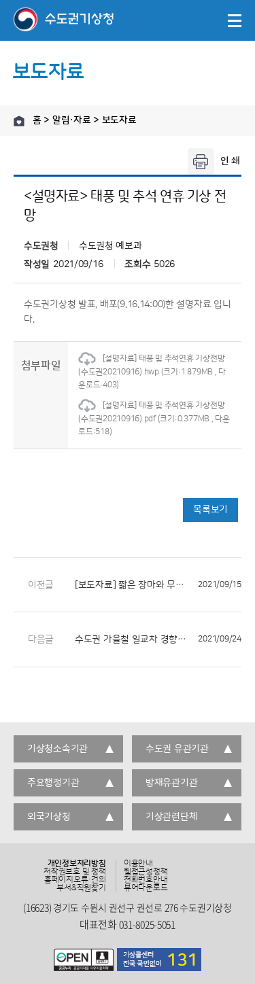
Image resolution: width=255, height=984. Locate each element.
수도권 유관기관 (177, 748)
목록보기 (210, 509)
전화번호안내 (146, 880)
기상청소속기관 (57, 748)
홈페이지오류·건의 (75, 880)
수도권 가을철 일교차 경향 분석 (158, 639)
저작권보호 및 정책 (75, 872)
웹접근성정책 (146, 872)
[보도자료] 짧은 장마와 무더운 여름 (158, 585)
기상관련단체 (171, 816)
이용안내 (138, 864)
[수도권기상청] (63, 20)
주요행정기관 (53, 782)
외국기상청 (49, 816)
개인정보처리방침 (77, 864)
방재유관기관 (171, 782)
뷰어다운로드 (146, 888)
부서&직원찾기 (80, 888)
